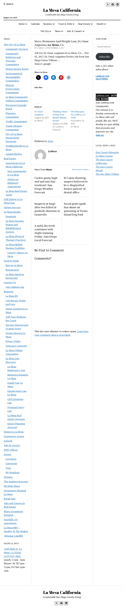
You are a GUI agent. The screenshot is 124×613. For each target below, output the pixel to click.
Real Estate (84, 23)
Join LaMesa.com (15, 287)
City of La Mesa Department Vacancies (14, 137)
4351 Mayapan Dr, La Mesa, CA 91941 (78, 114)
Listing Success (12, 207)
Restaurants (12, 269)
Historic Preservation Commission (13, 89)
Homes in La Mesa (13, 431)
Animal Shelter (14, 154)
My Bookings (13, 472)
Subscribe (104, 56)
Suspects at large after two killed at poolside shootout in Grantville (47, 209)
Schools (8, 440)
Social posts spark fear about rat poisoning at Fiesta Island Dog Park (75, 209)
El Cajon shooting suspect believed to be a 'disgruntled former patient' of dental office (76, 185)
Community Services (17, 49)
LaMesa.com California (102, 77)
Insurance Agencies (16, 345)
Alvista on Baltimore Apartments (14, 183)
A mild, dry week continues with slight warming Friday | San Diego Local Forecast (45, 233)
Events (7, 454)
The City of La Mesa (14, 44)
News (58, 31)
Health (100, 23)
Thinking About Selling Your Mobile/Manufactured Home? (63, 116)
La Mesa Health (12, 212)
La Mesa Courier (104, 156)
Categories (11, 463)
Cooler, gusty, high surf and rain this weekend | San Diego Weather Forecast (45, 185)
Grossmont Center (14, 436)
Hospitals (11, 216)
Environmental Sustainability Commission (14, 77)
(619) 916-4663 (12, 556)
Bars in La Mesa (14, 265)
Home (21, 23)
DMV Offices (11, 449)
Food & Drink (65, 23)
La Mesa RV (12, 296)
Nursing (8, 477)
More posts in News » (81, 169)
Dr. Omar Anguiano (38, 113)
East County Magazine (107, 152)
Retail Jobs (9, 498)
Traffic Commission (16, 121)
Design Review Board (17, 69)
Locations (11, 459)
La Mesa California (62, 10)
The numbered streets (16, 481)
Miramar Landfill (13, 535)
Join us (100, 135)
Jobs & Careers (74, 31)
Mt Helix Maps (12, 486)
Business (47, 23)
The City (44, 31)
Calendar (35, 23)
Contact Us (10, 282)
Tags (8, 468)
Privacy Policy (13, 341)
